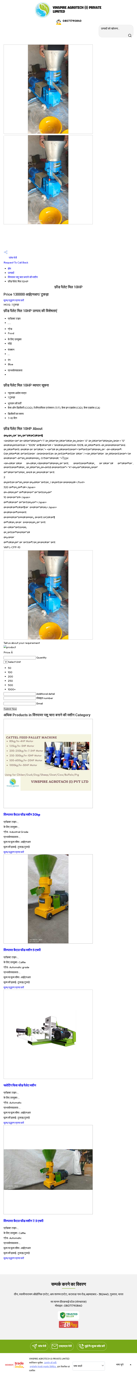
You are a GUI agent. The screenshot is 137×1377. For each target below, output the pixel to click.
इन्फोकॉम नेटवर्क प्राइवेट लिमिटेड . (43, 1366)
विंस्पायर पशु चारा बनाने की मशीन (23, 277)
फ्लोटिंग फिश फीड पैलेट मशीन (20, 1085)
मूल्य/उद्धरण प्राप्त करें (14, 300)
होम (9, 268)
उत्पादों (11, 273)
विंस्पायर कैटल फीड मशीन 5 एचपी (22, 950)
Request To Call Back (16, 262)
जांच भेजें (12, 257)
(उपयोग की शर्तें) (50, 1362)
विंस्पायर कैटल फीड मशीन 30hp (22, 814)
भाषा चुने (119, 1364)
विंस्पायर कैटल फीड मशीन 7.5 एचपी (23, 1221)
